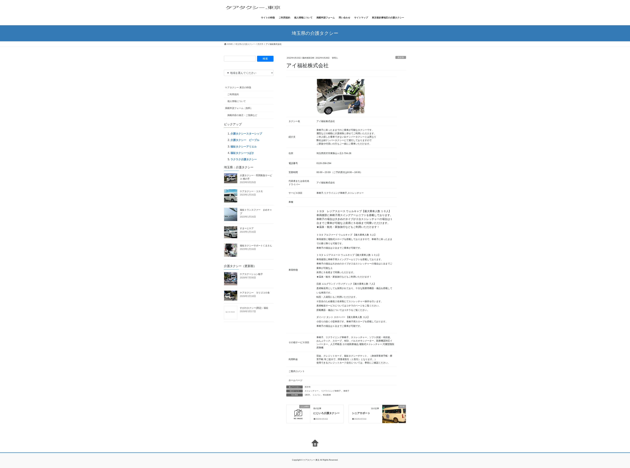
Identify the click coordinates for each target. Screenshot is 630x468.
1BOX (307, 395)
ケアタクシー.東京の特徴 (238, 87)
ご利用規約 (233, 94)
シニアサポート (361, 413)
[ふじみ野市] (298, 411)
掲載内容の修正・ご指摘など (242, 115)
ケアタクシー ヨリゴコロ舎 (255, 292)
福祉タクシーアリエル (244, 146)
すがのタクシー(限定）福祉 (254, 308)
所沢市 (401, 57)
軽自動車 (327, 395)
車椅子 (346, 391)
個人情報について (236, 101)
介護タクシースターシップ (246, 133)
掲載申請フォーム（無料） (239, 108)
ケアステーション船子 (251, 274)
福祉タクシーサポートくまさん (256, 245)
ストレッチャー (311, 391)
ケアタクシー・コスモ (251, 191)
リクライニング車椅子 (331, 391)
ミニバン (316, 395)
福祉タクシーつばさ (242, 153)
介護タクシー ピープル (245, 140)
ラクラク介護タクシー (244, 159)
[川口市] (394, 410)
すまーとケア (247, 228)
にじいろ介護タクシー (326, 413)
